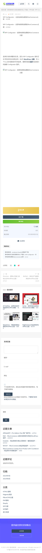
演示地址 (21, 221)
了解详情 (21, 535)
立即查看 (21, 531)
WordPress (27, 59)
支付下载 (21, 217)
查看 (36, 226)
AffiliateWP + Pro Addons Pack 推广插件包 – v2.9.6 (19, 433)
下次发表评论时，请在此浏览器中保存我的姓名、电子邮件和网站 (21, 388)
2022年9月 (6, 476)
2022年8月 (6, 479)
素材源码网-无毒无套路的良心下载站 (17, 10)
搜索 (4, 412)
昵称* (5, 357)
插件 (31, 62)
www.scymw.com (22, 547)
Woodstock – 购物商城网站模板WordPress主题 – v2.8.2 (11, 326)
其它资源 (6, 512)
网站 (5, 375)
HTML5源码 (7, 491)
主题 (33, 59)
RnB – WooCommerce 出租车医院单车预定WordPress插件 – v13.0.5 (20, 437)
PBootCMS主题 (8, 497)
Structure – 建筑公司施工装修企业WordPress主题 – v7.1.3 (11, 279)
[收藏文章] (10, 265)
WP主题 (31, 10)
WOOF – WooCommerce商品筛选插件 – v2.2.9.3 (19, 446)
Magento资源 (7, 494)
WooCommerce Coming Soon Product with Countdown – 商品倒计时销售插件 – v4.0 (21, 449)
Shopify (5, 503)
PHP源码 (6, 500)
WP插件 (5, 509)
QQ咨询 (22, 241)
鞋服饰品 (6, 246)
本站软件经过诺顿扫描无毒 (27, 549)
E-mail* (6, 366)
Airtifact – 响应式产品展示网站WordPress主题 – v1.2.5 (31, 279)
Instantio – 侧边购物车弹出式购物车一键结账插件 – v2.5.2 (19, 442)
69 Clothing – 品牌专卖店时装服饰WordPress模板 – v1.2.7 (11, 307)
